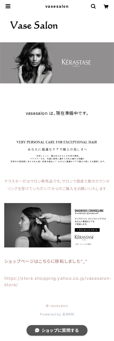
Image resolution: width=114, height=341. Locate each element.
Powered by (51, 314)
